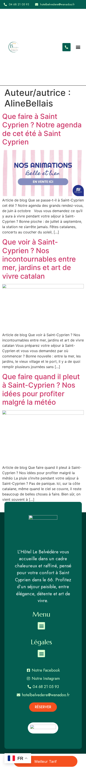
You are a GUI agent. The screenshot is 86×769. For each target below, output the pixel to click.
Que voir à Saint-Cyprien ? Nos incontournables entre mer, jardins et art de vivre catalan (39, 259)
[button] (78, 47)
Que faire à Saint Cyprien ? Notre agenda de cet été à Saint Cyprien (42, 129)
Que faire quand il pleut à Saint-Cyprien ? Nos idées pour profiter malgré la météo (41, 389)
